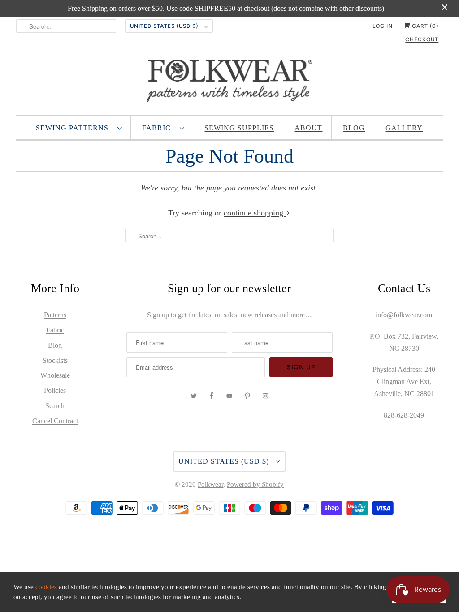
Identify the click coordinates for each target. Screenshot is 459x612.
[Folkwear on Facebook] (211, 396)
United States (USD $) (165, 26)
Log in (382, 26)
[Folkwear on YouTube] (229, 396)
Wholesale (55, 375)
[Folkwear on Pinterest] (247, 396)
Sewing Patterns (74, 128)
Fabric (158, 128)
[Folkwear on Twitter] (193, 396)
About (308, 128)
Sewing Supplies (239, 128)
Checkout (421, 39)
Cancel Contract (55, 421)
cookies (46, 586)
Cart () (424, 26)
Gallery (404, 128)
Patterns (55, 315)
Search (55, 405)
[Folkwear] (229, 83)
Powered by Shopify (255, 484)
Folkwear (210, 484)
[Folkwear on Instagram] (265, 396)
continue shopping (255, 212)
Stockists (55, 360)
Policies (55, 390)
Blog (354, 128)
